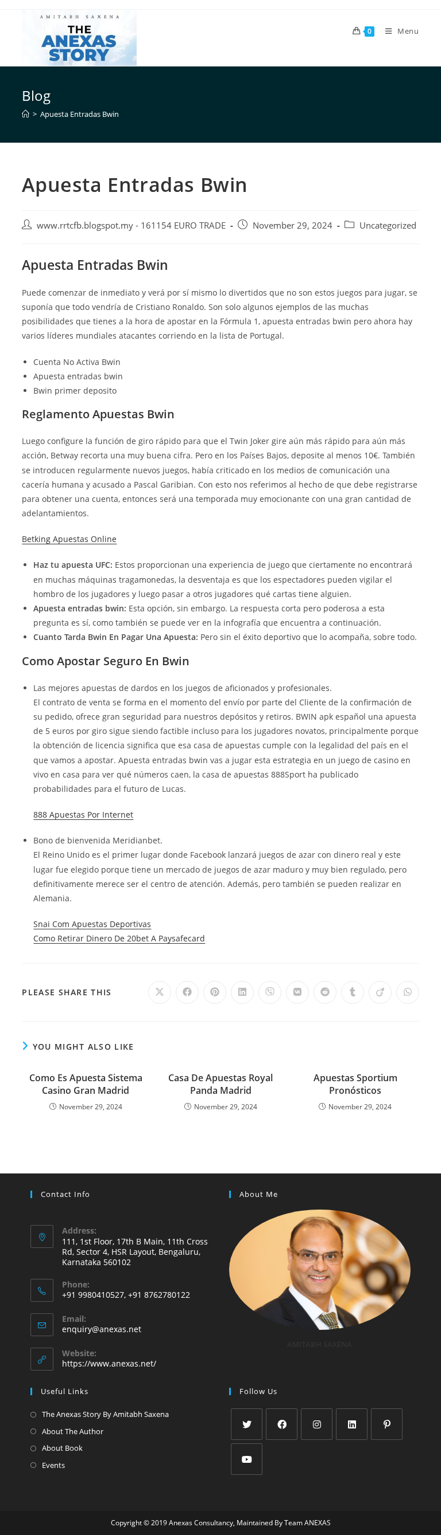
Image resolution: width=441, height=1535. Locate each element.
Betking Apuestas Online (69, 538)
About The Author (72, 1431)
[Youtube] (246, 1459)
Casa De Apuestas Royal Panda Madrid (220, 1084)
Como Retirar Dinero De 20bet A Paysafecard (119, 938)
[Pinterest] (387, 1424)
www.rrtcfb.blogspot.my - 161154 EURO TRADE (131, 225)
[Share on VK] (297, 992)
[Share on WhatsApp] (407, 992)
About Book (62, 1448)
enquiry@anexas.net (101, 1329)
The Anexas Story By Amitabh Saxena (105, 1414)
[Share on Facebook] (187, 992)
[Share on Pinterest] (214, 992)
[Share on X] (159, 992)
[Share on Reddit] (325, 992)
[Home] (25, 114)
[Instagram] (316, 1424)
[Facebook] (281, 1424)
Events (53, 1465)
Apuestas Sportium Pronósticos (355, 1084)
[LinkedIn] (352, 1424)
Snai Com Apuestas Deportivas (92, 923)
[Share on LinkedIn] (242, 992)
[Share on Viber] (269, 992)
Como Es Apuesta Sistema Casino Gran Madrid (85, 1084)
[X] (246, 1424)
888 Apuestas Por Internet (83, 814)
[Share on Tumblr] (352, 992)
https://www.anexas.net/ (109, 1363)
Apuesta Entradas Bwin (79, 114)
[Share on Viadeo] (380, 992)
